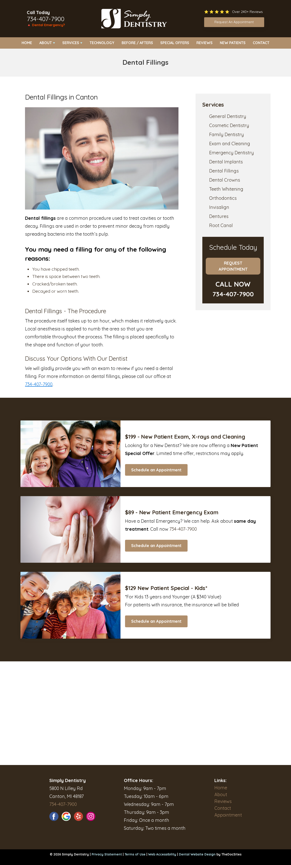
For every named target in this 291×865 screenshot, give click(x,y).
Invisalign (219, 207)
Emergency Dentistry (231, 152)
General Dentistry (227, 116)
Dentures (218, 216)
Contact (261, 42)
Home (27, 42)
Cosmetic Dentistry (229, 125)
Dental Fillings (224, 171)
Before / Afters (137, 42)
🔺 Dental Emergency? (46, 25)
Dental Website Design (197, 854)
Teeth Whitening (226, 189)
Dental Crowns (224, 180)
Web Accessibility (162, 854)
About (45, 42)
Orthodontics (223, 198)
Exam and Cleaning (229, 143)
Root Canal (221, 225)
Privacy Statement (107, 854)
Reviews (204, 42)
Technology (102, 42)
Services (70, 42)
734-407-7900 (45, 19)
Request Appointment (233, 266)
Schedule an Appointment (156, 469)
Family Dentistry (226, 134)
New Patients (233, 42)
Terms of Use (135, 854)
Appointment (228, 815)
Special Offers (174, 42)
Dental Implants (226, 162)
